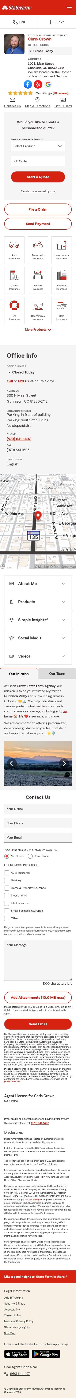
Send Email (38, 1024)
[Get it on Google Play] (46, 1354)
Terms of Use (12, 1315)
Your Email (14, 837)
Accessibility (12, 1309)
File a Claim (38, 209)
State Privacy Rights (17, 1327)
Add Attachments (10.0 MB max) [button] (38, 997)
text (21, 381)
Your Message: (17, 945)
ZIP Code (20, 161)
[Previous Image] (12, 763)
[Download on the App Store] (17, 1354)
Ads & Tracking (13, 1297)
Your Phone (15, 823)
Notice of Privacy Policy (19, 1321)
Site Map (9, 1333)
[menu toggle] (69, 8)
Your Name (15, 809)
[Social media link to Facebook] (28, 84)
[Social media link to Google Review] (48, 84)
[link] (19, 7)
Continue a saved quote (38, 191)
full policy (34, 1199)
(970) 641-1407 (19, 439)
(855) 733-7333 (12, 1081)
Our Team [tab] (57, 673)
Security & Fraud (14, 1303)
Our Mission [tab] (19, 674)
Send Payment (38, 224)
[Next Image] (64, 763)
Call (10, 381)
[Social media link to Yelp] (38, 84)
